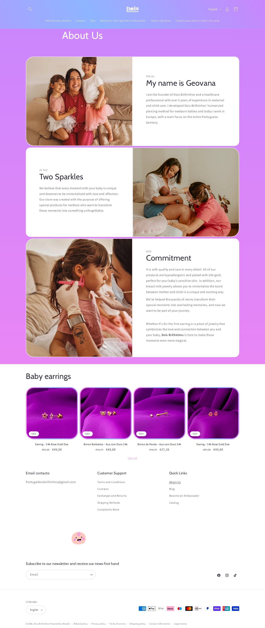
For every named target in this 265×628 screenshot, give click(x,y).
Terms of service (117, 623)
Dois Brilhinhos (42, 623)
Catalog (174, 502)
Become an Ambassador (184, 495)
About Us (175, 482)
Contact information (160, 623)
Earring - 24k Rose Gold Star (51, 444)
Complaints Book (108, 509)
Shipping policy (138, 623)
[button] (30, 9)
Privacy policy (98, 623)
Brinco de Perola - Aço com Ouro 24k (159, 444)
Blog (172, 489)
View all (132, 458)
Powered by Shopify (60, 623)
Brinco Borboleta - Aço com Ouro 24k (106, 444)
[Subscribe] (91, 574)
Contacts (103, 489)
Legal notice (180, 623)
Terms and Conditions (111, 482)
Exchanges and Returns (112, 495)
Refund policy (80, 623)
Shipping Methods (108, 502)
